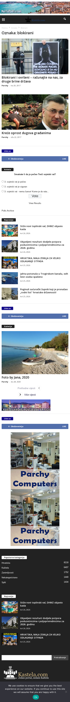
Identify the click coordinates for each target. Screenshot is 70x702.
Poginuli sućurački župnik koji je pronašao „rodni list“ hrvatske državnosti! (44, 291)
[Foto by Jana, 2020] (35, 352)
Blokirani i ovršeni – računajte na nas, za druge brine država (32, 79)
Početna (5, 28)
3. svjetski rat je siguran (15, 186)
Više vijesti (29, 394)
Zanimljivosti (8, 572)
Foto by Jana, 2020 (15, 377)
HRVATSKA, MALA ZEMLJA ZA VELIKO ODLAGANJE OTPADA (40, 260)
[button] (65, 19)
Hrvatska (6, 563)
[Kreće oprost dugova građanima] (35, 112)
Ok (35, 697)
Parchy (5, 85)
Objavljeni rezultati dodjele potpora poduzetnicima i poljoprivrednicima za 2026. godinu (42, 244)
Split (4, 582)
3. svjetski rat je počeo (15, 182)
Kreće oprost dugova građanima (26, 133)
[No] (66, 691)
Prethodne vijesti (27, 388)
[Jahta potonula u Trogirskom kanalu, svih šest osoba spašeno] (10, 278)
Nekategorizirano (9, 577)
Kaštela (5, 568)
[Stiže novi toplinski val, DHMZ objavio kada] (10, 231)
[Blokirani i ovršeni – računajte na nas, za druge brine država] (35, 56)
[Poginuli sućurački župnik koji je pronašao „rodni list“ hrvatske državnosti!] (10, 294)
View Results (35, 203)
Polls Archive (8, 210)
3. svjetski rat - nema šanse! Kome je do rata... (26, 191)
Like (64, 159)
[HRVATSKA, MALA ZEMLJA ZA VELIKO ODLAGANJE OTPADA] (10, 263)
